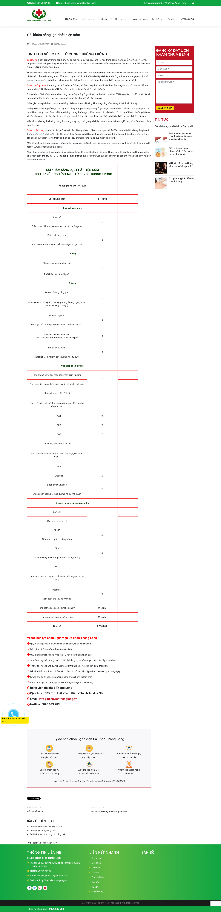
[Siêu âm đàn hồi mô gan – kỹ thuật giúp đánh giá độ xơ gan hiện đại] (161, 138)
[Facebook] (29, 888)
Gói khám (103, 19)
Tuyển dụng (186, 19)
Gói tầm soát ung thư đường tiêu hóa (109, 811)
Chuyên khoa (138, 19)
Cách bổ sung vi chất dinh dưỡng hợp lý (174, 126)
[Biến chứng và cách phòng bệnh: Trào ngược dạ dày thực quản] (161, 153)
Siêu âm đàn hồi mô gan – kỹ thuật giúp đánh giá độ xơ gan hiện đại (180, 136)
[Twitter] (34, 888)
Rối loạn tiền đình (35, 811)
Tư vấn (170, 19)
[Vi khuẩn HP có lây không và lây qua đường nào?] (161, 168)
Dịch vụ (119, 19)
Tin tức (156, 19)
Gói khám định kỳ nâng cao (42, 830)
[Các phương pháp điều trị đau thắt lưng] (161, 183)
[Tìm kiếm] (193, 3)
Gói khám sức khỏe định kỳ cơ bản (46, 826)
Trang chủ (71, 19)
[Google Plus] (40, 888)
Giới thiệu (86, 19)
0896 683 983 (43, 3)
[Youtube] (45, 888)
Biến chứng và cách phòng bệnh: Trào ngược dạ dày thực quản (181, 151)
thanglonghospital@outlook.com (80, 3)
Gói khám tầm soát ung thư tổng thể (47, 834)
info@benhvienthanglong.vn (58, 699)
